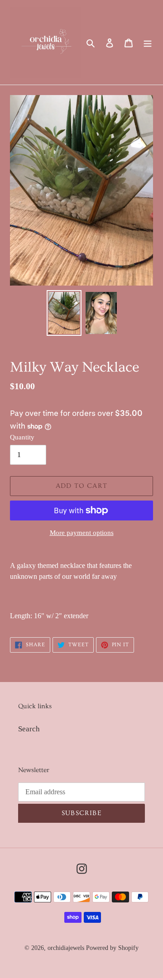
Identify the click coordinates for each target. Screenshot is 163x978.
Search (29, 729)
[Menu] (147, 42)
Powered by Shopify (112, 948)
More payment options (82, 532)
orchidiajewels (66, 948)
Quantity (22, 437)
